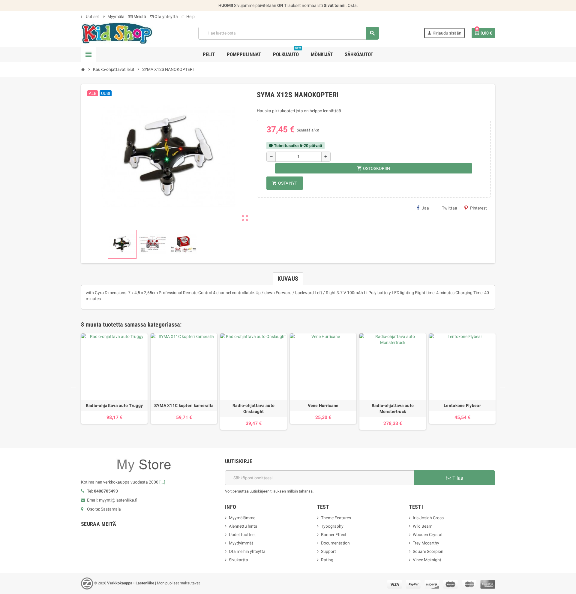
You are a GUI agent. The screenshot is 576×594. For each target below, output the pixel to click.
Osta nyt (284, 183)
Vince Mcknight (427, 559)
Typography (332, 526)
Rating (327, 559)
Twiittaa (449, 208)
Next (501, 384)
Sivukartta (238, 559)
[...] (162, 482)
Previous (72, 384)
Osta (352, 5)
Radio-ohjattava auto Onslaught (253, 408)
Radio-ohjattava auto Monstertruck (393, 408)
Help (188, 16)
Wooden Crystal (427, 534)
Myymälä (113, 16)
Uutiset (90, 16)
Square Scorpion (428, 551)
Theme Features (336, 517)
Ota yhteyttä (166, 16)
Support (328, 551)
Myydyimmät (241, 543)
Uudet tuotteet (242, 534)
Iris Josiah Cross (428, 517)
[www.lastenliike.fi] (117, 32)
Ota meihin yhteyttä (247, 551)
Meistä (139, 16)
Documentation (335, 543)
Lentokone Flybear (462, 405)
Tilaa (457, 478)
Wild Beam (422, 526)
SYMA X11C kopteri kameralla (184, 405)
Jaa (425, 208)
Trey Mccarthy (426, 543)
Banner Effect (333, 534)
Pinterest (478, 208)
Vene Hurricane (323, 405)
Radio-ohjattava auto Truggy (114, 405)
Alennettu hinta (243, 526)
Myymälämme (242, 517)
